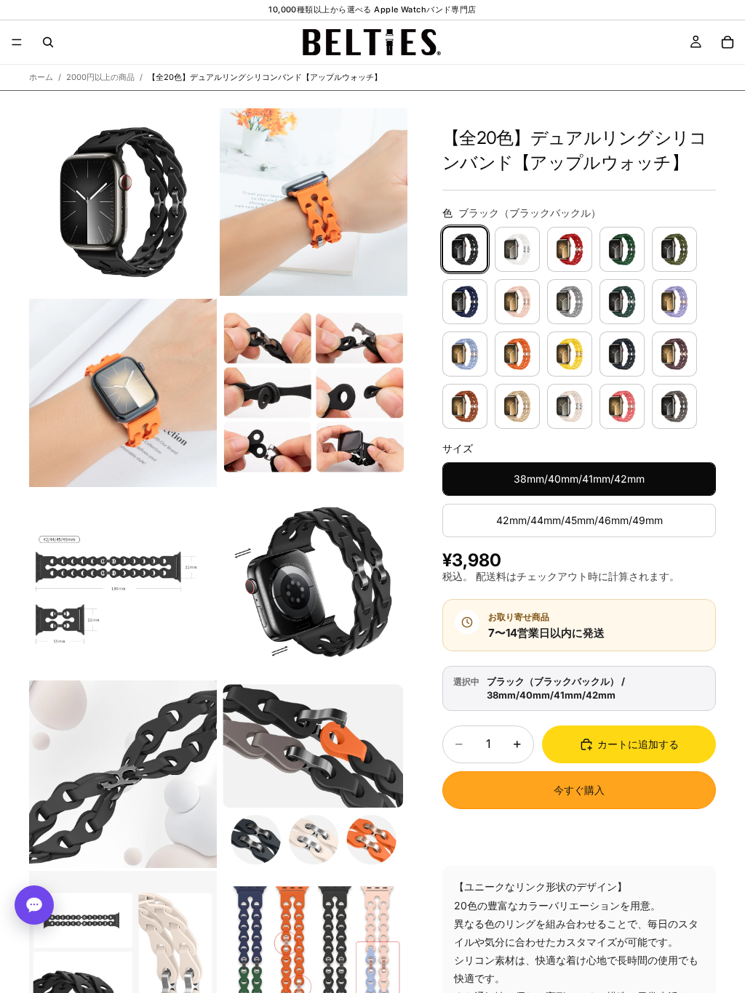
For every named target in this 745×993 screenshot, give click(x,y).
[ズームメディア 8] (313, 774)
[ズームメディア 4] (313, 392)
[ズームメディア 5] (123, 584)
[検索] (48, 42)
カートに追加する (638, 744)
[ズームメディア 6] (313, 584)
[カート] (728, 42)
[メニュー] (16, 42)
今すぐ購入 (579, 790)
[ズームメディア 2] (313, 202)
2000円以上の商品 (100, 77)
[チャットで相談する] (34, 905)
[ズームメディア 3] (123, 392)
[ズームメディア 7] (123, 774)
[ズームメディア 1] (123, 202)
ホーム (41, 77)
